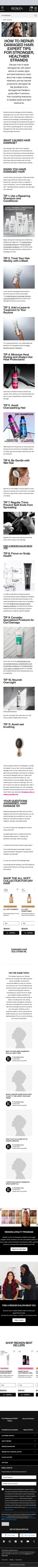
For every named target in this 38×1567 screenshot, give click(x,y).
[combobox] (18, 15)
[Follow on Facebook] (4, 1541)
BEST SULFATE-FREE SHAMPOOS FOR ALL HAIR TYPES (17, 1052)
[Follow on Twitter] (34, 1541)
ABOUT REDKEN (6, 1441)
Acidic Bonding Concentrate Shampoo (17, 243)
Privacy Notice (32, 1518)
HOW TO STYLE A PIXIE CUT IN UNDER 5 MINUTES (16, 1140)
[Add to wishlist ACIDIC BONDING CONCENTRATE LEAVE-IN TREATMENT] (14, 1351)
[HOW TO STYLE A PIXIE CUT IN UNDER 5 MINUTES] (19, 1123)
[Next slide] (18, 895)
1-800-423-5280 (29, 1535)
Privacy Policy (29, 1507)
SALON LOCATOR (7, 1457)
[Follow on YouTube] (28, 1541)
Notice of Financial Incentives (9, 1519)
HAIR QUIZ (5, 1462)
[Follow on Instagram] (10, 1541)
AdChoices (27, 1554)
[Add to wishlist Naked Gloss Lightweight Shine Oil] (32, 1351)
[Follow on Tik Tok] (16, 1541)
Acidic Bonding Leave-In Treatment (16, 346)
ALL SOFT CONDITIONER (26, 910)
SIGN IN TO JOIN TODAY (19, 1249)
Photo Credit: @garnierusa (10, 711)
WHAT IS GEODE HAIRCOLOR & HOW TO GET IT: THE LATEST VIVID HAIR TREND (19, 1096)
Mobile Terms (16, 1498)
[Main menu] (35, 8)
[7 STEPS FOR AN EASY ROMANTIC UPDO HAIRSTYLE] (19, 1166)
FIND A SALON (19, 1320)
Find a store (11, 1535)
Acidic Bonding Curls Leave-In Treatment (17, 667)
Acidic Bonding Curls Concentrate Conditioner (17, 665)
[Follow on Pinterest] (22, 1541)
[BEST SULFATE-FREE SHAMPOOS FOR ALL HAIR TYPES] (19, 1035)
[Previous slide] (4, 895)
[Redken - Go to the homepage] (16, 8)
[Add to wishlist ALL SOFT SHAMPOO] (17, 889)
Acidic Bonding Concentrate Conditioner (17, 245)
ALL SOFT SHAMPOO (10, 909)
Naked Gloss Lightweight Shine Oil (25, 1372)
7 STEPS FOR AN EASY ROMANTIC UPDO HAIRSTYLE (18, 1183)
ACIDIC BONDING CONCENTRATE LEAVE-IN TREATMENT (8, 1372)
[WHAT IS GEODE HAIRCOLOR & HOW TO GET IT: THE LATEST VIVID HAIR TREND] (19, 1078)
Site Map (12, 1560)
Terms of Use (5, 1516)
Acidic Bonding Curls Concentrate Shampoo (16, 662)
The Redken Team (19, 1057)
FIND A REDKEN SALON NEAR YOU (17, 547)
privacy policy (5, 1555)
